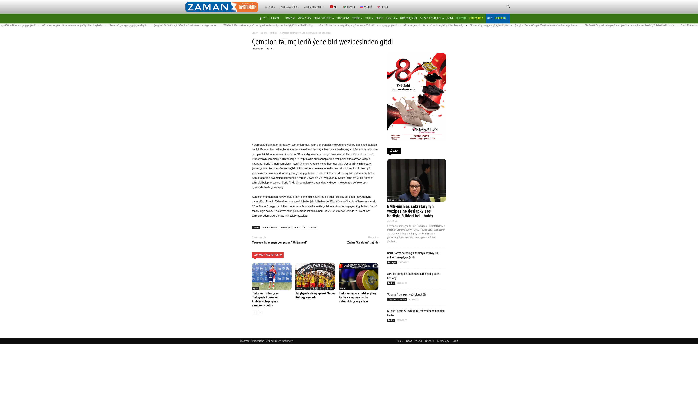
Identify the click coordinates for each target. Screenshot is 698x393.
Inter (296, 227)
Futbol (273, 32)
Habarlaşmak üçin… (289, 7)
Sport (368, 18)
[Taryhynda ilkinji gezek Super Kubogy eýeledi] (315, 276)
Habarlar (290, 18)
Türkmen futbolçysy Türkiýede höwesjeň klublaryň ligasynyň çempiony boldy (265, 299)
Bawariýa (285, 227)
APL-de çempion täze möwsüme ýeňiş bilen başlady (43, 25)
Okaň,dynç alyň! (408, 18)
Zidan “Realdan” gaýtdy (362, 242)
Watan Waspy (304, 18)
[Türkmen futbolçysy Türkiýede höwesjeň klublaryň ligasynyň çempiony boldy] (272, 276)
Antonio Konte (270, 227)
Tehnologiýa (342, 18)
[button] (508, 7)
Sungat (379, 18)
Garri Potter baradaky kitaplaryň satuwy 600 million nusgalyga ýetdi (329, 25)
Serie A (312, 227)
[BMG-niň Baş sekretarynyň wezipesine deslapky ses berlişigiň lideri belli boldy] (416, 180)
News (409, 340)
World (418, 340)
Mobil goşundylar (313, 7)
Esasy (255, 32)
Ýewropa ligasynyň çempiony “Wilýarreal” (279, 242)
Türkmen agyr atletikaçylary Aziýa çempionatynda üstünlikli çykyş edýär (357, 297)
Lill (304, 227)
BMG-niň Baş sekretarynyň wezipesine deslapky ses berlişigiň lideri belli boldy (239, 25)
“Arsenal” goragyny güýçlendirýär (99, 25)
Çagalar (390, 18)
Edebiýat (356, 18)
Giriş (489, 18)
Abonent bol (500, 18)
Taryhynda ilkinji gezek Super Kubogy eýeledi (315, 295)
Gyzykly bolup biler (267, 255)
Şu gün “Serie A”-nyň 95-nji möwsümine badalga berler (156, 25)
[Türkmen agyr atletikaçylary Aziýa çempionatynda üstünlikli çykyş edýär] (358, 276)
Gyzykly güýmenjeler (430, 18)
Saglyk (449, 18)
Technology (443, 340)
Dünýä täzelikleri (322, 18)
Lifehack (429, 340)
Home (399, 340)
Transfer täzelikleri (397, 299)
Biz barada (270, 7)
